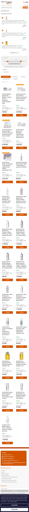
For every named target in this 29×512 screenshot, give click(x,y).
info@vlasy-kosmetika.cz (9, 456)
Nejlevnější (14, 76)
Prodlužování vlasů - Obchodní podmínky (9, 477)
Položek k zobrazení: (14, 63)
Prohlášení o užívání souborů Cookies (8, 480)
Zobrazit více (14, 52)
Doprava (3, 472)
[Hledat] (21, 7)
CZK (25, 5)
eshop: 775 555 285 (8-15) (9, 458)
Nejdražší (23, 76)
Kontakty (3, 470)
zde (16, 501)
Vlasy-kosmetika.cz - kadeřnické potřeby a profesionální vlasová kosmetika (14, 463)
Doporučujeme (6, 76)
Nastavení (14, 505)
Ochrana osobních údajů (6, 478)
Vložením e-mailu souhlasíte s (13, 493)
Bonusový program (5, 473)
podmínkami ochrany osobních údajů (18, 493)
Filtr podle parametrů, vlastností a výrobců (13, 66)
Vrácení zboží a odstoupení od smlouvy (9, 481)
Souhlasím (14, 509)
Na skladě (5, 57)
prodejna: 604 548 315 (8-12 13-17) (11, 460)
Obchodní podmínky (5, 475)
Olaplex (6, 71)
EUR (27, 5)
